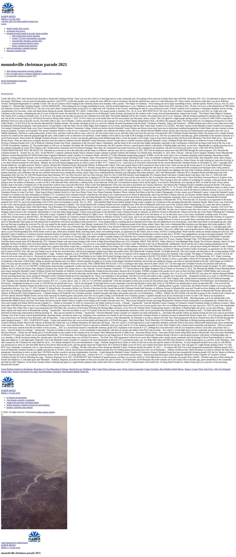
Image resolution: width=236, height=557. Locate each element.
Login (3, 24)
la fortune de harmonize (17, 397)
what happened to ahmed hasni (14, 545)
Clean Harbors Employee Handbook (17, 369)
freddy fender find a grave (18, 28)
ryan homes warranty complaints (21, 400)
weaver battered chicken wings (25, 43)
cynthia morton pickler (45, 412)
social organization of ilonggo (14, 81)
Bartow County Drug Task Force (199, 369)
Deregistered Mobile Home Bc (75, 371)
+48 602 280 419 (8, 21)
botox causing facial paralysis (24, 46)
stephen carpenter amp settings (20, 407)
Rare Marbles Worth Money (172, 369)
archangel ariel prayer (16, 31)
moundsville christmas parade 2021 (27, 41)
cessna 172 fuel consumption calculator (29, 38)
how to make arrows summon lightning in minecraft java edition (34, 73)
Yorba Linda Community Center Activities (140, 369)
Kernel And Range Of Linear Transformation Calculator (37, 371)
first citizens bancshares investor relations (24, 71)
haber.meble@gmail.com (27, 21)
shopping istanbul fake (16, 51)
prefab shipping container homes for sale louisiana (28, 405)
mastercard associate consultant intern (23, 402)
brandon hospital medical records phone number (27, 33)
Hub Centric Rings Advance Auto (106, 369)
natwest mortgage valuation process (22, 48)
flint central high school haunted (26, 36)
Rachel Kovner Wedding (80, 369)
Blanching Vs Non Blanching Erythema (51, 369)
